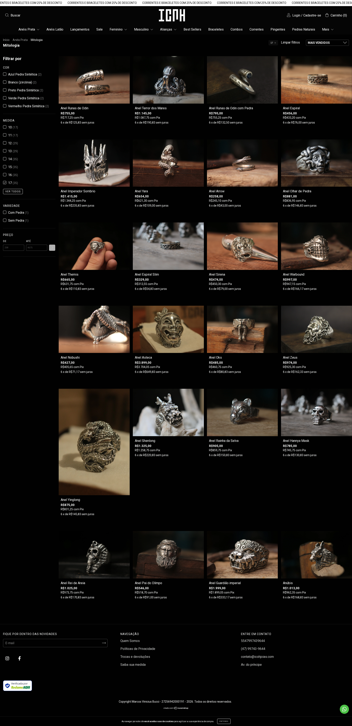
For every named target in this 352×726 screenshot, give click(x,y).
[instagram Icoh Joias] (7, 658)
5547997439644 (253, 641)
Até (28, 241)
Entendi (223, 721)
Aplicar (52, 248)
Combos (237, 29)
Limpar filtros (290, 42)
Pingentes (278, 29)
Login (296, 15)
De (5, 241)
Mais (326, 29)
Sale (99, 29)
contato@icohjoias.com (257, 657)
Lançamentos (79, 29)
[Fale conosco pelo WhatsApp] (344, 709)
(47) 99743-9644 (253, 649)
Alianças (166, 29)
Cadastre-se (312, 15)
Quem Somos (130, 641)
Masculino (142, 29)
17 (272, 43)
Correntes (257, 29)
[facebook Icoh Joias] (19, 658)
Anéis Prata (27, 29)
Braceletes (216, 29)
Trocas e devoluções (135, 657)
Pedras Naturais (303, 29)
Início (6, 40)
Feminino (116, 29)
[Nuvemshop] (176, 708)
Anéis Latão (54, 29)
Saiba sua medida (133, 665)
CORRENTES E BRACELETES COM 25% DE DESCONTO (40, 2)
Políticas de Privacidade (137, 649)
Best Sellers (192, 29)
